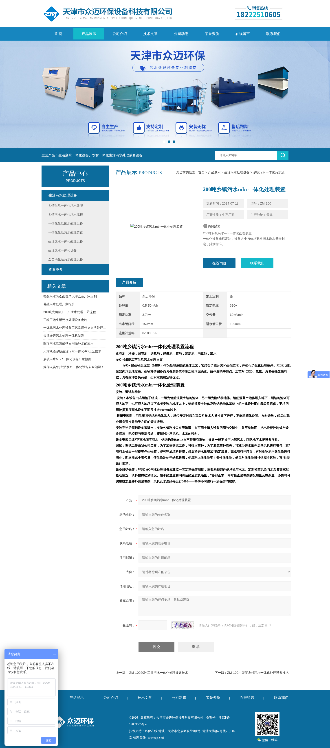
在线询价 (219, 263)
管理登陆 (139, 737)
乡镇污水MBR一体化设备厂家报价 (67, 359)
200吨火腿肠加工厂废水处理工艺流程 (69, 312)
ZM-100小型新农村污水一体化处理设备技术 (258, 672)
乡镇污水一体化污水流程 (270, 172)
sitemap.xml (156, 737)
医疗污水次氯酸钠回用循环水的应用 (68, 343)
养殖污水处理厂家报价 (59, 304)
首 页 (58, 34)
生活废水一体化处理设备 (65, 241)
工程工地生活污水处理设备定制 (65, 320)
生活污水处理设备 (236, 172)
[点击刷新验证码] (183, 625)
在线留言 (242, 34)
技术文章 (150, 34)
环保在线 (151, 731)
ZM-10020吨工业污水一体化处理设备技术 (158, 672)
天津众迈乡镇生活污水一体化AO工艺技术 (72, 351)
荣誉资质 (212, 34)
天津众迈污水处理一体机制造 (63, 335)
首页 (201, 172)
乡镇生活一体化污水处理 (65, 205)
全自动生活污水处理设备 (65, 259)
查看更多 (55, 269)
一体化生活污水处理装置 (65, 232)
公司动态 (181, 34)
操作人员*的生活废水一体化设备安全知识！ (73, 367)
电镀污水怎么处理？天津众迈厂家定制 (70, 296)
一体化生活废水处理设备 (65, 223)
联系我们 (273, 34)
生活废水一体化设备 (62, 250)
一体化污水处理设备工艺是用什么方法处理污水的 (75, 327)
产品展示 (89, 34)
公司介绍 (119, 34)
